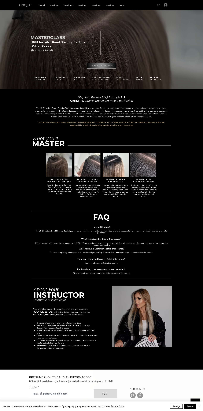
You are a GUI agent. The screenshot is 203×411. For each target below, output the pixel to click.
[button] (158, 5)
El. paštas (33, 387)
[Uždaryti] (199, 406)
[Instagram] (133, 395)
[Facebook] (140, 395)
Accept (190, 406)
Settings (176, 406)
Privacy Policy (117, 406)
